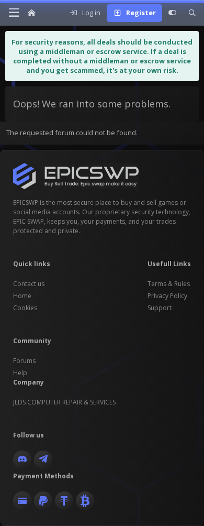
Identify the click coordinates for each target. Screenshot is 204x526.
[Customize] (172, 13)
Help (20, 372)
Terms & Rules (169, 283)
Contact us (28, 283)
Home (22, 295)
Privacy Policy (167, 295)
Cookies (25, 307)
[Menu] (13, 13)
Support (160, 307)
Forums (24, 360)
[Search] (192, 13)
